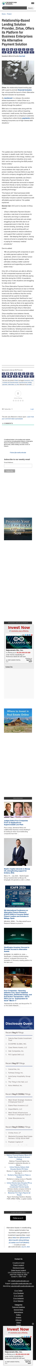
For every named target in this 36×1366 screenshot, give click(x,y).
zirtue (17, 384)
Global (18, 1322)
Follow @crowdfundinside (18, 452)
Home (4, 14)
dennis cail (6, 382)
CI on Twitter (18, 1290)
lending (30, 382)
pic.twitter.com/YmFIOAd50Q (19, 1242)
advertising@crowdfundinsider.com (22, 1286)
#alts (14, 1237)
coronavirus (27, 380)
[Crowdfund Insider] (9, 3)
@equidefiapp (24, 1240)
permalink (29, 384)
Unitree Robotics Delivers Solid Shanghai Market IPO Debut (19, 1168)
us (15, 384)
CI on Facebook (18, 1293)
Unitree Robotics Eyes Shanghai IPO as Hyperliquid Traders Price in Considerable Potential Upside (19, 1185)
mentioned (8, 98)
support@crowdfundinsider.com (21, 1283)
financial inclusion (25, 90)
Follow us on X (18, 1218)
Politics (18, 1315)
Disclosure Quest (18, 1268)
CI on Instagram (18, 1298)
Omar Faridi (22, 56)
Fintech (9, 14)
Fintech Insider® (18, 1265)
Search (30, 8)
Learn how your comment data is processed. (18, 418)
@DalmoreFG (25, 1237)
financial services (23, 382)
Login (32, 409)
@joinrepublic (14, 1240)
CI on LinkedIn (18, 1296)
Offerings (19, 1320)
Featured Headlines (18, 1307)
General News (18, 1310)
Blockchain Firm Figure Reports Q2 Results (19, 1194)
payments (26, 118)
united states (11, 384)
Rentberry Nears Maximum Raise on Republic (19, 1176)
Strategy (18, 1317)
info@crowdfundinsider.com (20, 1281)
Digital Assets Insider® (18, 1270)
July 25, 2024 (25, 1247)
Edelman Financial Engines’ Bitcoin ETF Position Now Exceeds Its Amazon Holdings (19, 1157)
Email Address (8, 462)
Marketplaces (18, 1312)
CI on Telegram (19, 1301)
